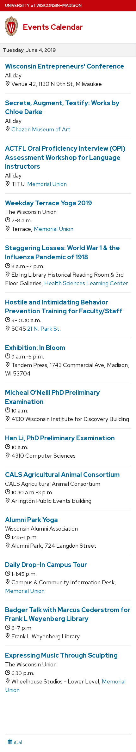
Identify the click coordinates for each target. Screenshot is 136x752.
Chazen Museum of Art (41, 129)
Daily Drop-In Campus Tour (46, 565)
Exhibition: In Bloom (35, 348)
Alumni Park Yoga (31, 520)
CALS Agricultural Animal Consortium (62, 475)
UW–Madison (43, 5)
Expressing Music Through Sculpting (61, 655)
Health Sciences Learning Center (86, 283)
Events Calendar (53, 27)
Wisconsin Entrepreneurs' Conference (64, 66)
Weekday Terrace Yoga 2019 (48, 203)
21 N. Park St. (44, 328)
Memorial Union (47, 184)
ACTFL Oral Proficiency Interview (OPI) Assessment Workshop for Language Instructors (65, 157)
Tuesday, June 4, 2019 (29, 50)
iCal (17, 742)
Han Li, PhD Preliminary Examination (60, 438)
